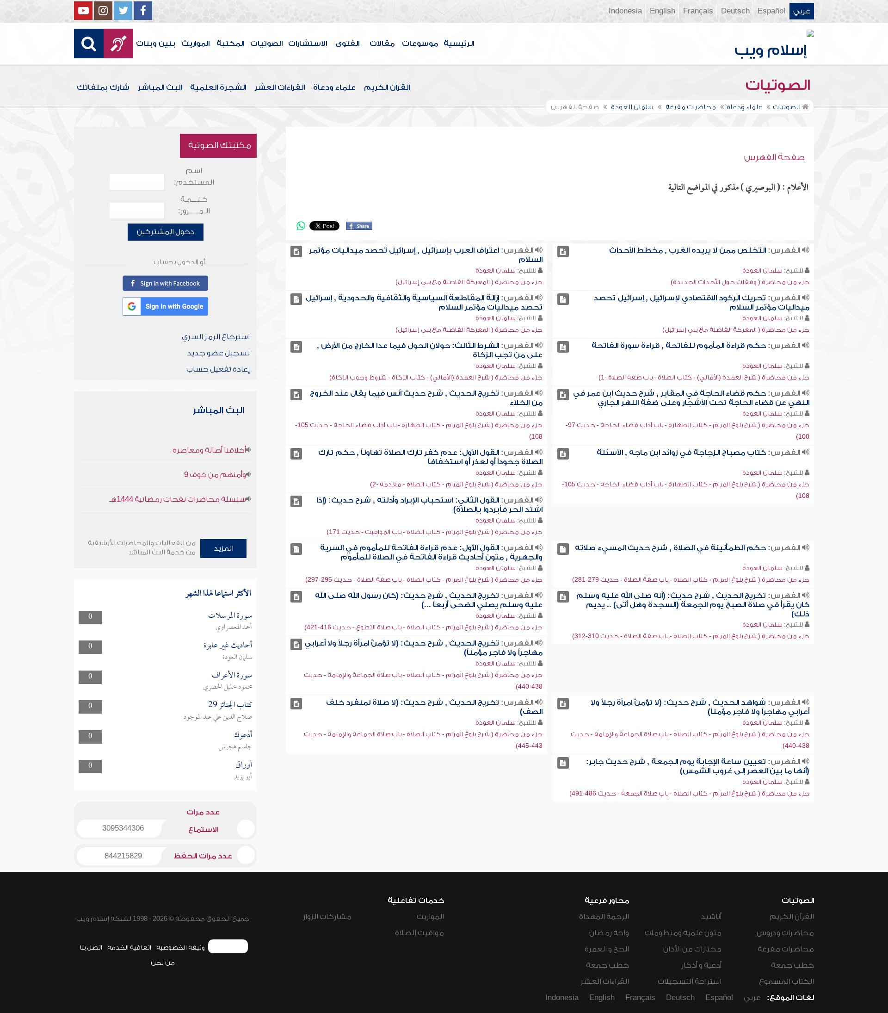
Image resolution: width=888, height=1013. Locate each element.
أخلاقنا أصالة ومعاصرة (209, 450)
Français (698, 11)
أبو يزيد (243, 777)
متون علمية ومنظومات (683, 933)
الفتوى (347, 43)
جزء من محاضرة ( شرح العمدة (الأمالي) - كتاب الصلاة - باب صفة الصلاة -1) (703, 377)
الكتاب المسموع (786, 981)
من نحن (163, 962)
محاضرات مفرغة (786, 949)
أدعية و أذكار (701, 965)
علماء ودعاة (334, 87)
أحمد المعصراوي (234, 627)
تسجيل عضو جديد (218, 353)
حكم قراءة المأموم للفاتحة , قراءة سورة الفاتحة (679, 346)
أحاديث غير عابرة (228, 646)
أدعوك (243, 736)
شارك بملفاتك (103, 87)
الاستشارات (307, 43)
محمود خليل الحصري (227, 687)
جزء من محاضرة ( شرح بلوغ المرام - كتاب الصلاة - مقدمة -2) (456, 484)
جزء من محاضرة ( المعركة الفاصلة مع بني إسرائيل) (469, 282)
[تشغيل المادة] (563, 251)
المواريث (195, 43)
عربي (801, 11)
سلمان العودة (762, 270)
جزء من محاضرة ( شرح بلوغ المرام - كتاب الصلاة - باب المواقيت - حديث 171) (435, 531)
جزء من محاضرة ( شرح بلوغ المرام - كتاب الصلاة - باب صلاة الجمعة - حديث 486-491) (689, 793)
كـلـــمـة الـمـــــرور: (194, 205)
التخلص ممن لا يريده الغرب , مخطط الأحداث (687, 250)
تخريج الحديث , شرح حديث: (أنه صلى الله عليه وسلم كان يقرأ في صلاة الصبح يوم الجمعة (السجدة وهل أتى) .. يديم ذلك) (692, 604)
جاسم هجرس (235, 747)
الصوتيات (266, 43)
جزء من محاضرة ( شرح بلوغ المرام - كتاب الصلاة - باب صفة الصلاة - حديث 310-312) (690, 636)
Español (771, 11)
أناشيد (711, 917)
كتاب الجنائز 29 (230, 705)
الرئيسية (459, 43)
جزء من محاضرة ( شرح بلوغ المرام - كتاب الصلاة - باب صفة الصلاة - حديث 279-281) (690, 579)
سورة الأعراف (232, 676)
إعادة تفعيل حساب (218, 369)
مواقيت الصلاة (419, 933)
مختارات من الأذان (692, 949)
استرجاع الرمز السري (216, 337)
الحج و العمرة (607, 949)
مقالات (382, 43)
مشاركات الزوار (327, 917)
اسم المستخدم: (194, 176)
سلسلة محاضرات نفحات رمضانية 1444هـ (177, 499)
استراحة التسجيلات (690, 981)
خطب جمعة (792, 965)
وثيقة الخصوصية (180, 947)
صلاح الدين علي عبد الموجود (218, 717)
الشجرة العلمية (218, 87)
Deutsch (735, 11)
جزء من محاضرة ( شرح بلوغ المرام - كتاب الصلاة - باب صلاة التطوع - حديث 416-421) (423, 627)
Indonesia (625, 11)
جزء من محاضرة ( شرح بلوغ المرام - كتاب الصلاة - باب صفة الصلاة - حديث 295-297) (424, 579)
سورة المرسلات (230, 616)
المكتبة (230, 43)
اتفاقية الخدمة (129, 947)
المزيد (224, 548)
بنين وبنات (155, 43)
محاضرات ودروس (785, 933)
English (662, 11)
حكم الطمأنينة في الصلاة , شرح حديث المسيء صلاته (670, 548)
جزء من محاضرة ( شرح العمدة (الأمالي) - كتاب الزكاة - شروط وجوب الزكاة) (436, 377)
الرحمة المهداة (604, 917)
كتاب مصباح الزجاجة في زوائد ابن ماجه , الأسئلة (681, 452)
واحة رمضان (609, 933)
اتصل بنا (91, 947)
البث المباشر (160, 87)
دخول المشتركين (165, 232)
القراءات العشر (279, 87)
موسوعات (420, 43)
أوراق (243, 765)
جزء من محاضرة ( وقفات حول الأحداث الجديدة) (740, 282)
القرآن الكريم (387, 87)
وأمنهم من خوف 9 (215, 475)
